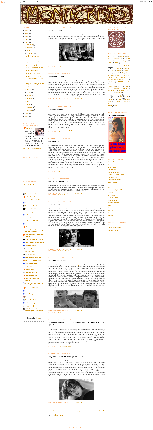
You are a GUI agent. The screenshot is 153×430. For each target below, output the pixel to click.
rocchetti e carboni (32, 59)
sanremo (114, 95)
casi (58, 100)
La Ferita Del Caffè (31, 221)
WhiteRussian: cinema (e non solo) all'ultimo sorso (34, 310)
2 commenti (78, 130)
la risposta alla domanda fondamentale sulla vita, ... (34, 79)
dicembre (30, 45)
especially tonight (32, 70)
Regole (110, 205)
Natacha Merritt (113, 230)
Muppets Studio (113, 198)
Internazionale (112, 185)
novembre (30, 47)
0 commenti (78, 98)
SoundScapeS (30, 294)
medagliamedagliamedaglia (116, 79)
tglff (127, 97)
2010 (27, 113)
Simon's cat (111, 213)
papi (109, 88)
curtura (119, 70)
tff (121, 97)
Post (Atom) (59, 415)
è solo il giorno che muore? (35, 68)
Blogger (37, 318)
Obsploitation (29, 269)
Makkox (110, 192)
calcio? (110, 63)
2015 (27, 30)
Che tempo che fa (113, 172)
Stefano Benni (112, 162)
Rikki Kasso (112, 225)
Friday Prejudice (31, 212)
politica (124, 88)
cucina (112, 70)
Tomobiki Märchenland (33, 300)
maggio (29, 98)
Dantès (29, 128)
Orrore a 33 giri (112, 200)
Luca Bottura (112, 167)
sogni (120, 95)
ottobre (29, 50)
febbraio (29, 107)
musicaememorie (31, 263)
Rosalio (110, 210)
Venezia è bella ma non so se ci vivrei (118, 103)
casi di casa (127, 63)
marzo (29, 104)
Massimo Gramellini (114, 180)
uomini (118, 101)
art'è (116, 56)
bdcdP (122, 56)
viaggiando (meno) (31, 306)
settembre (30, 53)
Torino (110, 99)
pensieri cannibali (31, 272)
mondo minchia (123, 82)
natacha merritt (112, 86)
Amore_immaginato (32, 194)
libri (123, 73)
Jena (109, 187)
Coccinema (29, 203)
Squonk (27, 297)
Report (110, 208)
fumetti (110, 73)
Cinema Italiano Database (34, 200)
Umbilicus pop (30, 303)
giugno (29, 95)
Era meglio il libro (31, 209)
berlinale (117, 58)
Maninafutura (29, 251)
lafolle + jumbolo (31, 227)
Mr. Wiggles (111, 195)
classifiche (117, 68)
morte (114, 84)
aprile (29, 101)
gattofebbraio (29, 215)
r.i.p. (128, 90)
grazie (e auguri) (31, 65)
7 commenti (78, 310)
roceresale (28, 291)
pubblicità (121, 90)
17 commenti (78, 170)
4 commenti (78, 402)
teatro (115, 97)
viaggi (110, 106)
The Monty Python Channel (117, 190)
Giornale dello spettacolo (116, 175)
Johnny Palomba (113, 203)
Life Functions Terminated (34, 239)
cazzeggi (114, 66)
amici (109, 56)
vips (62, 171)
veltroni (126, 101)
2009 (27, 116)
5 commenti (78, 193)
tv (114, 99)
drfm (126, 70)
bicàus (59, 194)
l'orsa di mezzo (30, 245)
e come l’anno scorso (33, 73)
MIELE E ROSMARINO (33, 260)
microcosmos (30, 254)
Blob (109, 164)
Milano (110, 82)
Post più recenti (53, 411)
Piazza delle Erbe (28, 184)
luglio (29, 92)
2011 (27, 42)
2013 (27, 36)
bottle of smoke (30, 197)
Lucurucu (28, 248)
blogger (125, 61)
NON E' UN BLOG (31, 266)
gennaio (29, 110)
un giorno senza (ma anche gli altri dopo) (65, 356)
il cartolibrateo (30, 218)
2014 (27, 33)
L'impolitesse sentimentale (34, 242)
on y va (120, 86)
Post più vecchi (99, 411)
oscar (126, 86)
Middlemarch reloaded (33, 257)
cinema (59, 66)
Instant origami (112, 182)
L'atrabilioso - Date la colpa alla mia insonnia (34, 231)
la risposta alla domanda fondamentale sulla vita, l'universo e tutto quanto (76, 323)
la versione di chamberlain (34, 224)
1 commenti (78, 65)
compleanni (66, 346)
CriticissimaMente (31, 206)
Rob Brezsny (112, 169)
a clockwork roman (32, 56)
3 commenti (78, 249)
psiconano (111, 90)
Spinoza (110, 215)
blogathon (116, 61)
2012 (27, 39)
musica (65, 250)
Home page (76, 411)
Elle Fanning (75, 265)
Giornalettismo (112, 177)
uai (63, 194)
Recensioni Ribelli (31, 288)
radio (112, 92)
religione (119, 92)
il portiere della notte (32, 62)
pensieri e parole (31, 275)
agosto (29, 89)
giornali (116, 73)
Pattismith (116, 88)
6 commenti (78, 345)
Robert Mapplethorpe (114, 227)
